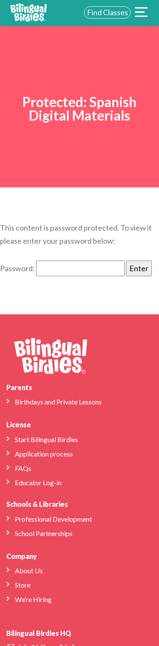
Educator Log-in (38, 482)
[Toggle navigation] (141, 13)
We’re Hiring (33, 599)
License (18, 425)
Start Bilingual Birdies (46, 439)
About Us (29, 570)
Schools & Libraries (37, 504)
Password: (18, 268)
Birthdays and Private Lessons (58, 402)
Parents (19, 387)
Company (21, 556)
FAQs (23, 468)
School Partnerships (44, 533)
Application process (44, 454)
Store (23, 585)
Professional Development (53, 519)
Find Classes (107, 12)
